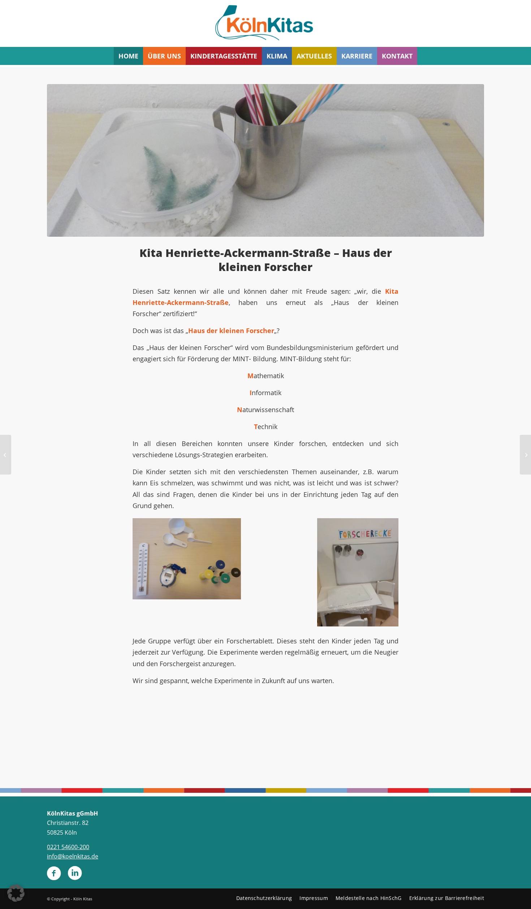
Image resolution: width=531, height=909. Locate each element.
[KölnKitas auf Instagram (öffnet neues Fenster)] (75, 876)
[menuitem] (128, 56)
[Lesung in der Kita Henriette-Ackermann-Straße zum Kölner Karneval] (525, 455)
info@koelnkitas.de (72, 856)
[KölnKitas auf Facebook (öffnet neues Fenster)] (54, 876)
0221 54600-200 (68, 847)
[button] (16, 893)
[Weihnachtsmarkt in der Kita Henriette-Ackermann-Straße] (5, 455)
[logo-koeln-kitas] (265, 23)
